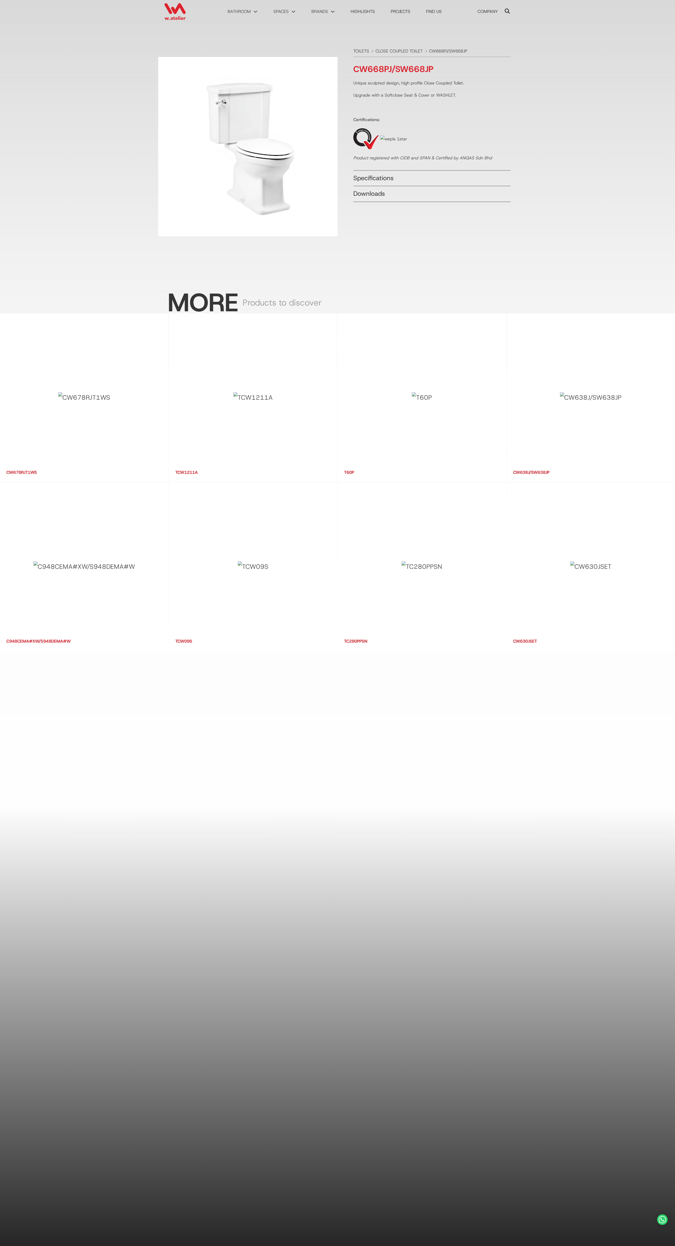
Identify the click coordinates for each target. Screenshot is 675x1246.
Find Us (434, 11)
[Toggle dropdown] (255, 11)
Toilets (361, 51)
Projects (400, 11)
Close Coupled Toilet (399, 51)
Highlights (363, 11)
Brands (319, 11)
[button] (431, 178)
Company (488, 11)
